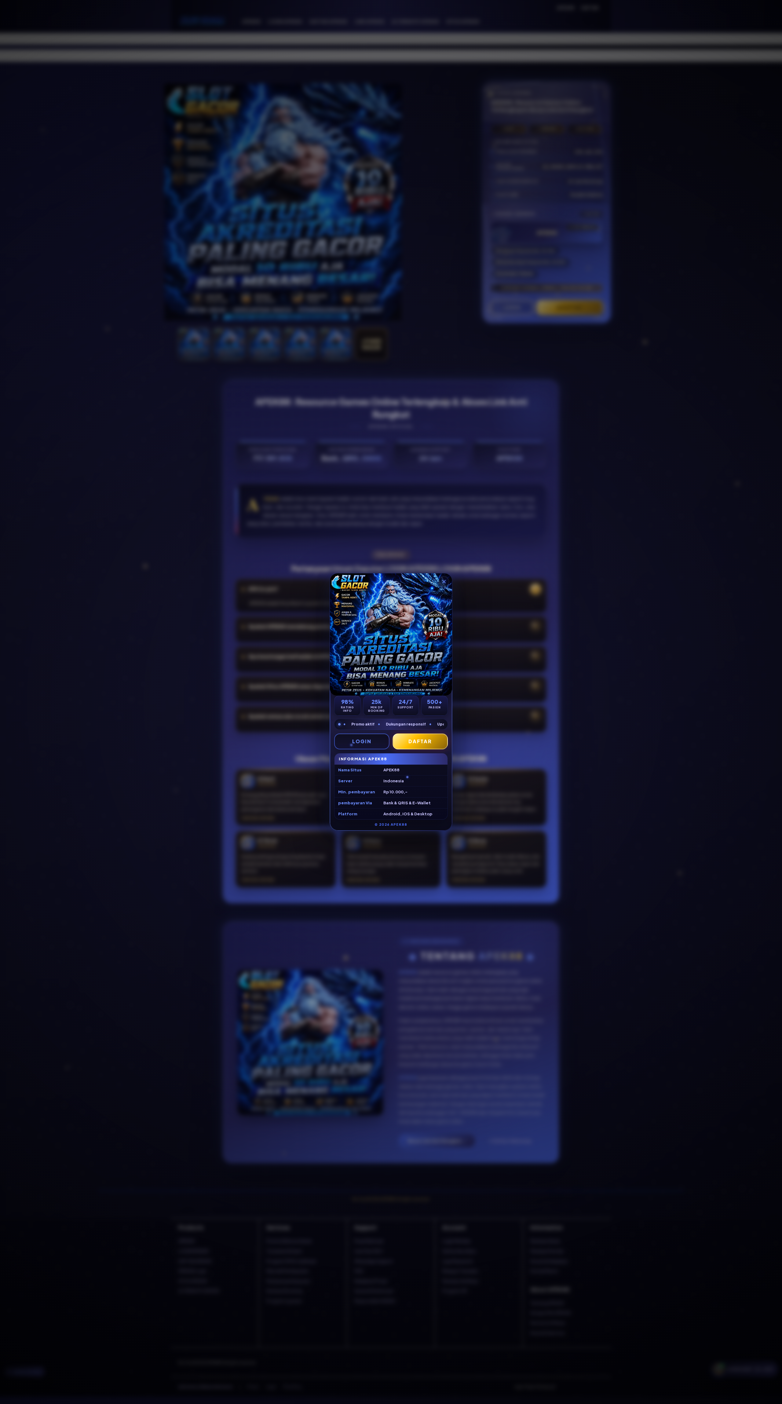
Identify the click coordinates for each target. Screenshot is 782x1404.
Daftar (420, 741)
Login (361, 741)
